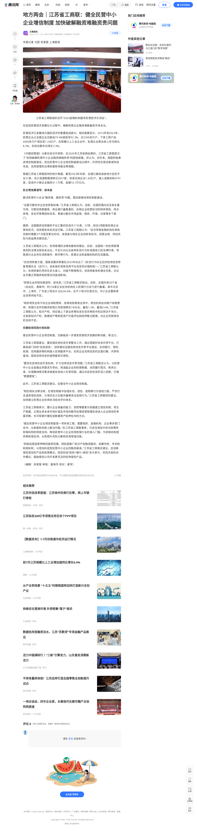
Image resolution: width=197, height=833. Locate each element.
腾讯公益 (93, 811)
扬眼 (25, 575)
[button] (166, 25)
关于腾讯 (27, 811)
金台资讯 (27, 714)
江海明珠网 (28, 552)
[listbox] (72, 599)
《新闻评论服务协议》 (62, 724)
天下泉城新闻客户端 (32, 668)
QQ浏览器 (102, 811)
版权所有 (75, 823)
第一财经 (27, 528)
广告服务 (75, 811)
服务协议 (49, 811)
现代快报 (27, 644)
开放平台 (66, 811)
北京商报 (27, 598)
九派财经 (27, 621)
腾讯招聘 (84, 811)
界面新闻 (27, 505)
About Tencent (38, 811)
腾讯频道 (111, 811)
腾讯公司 (68, 823)
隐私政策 (58, 811)
